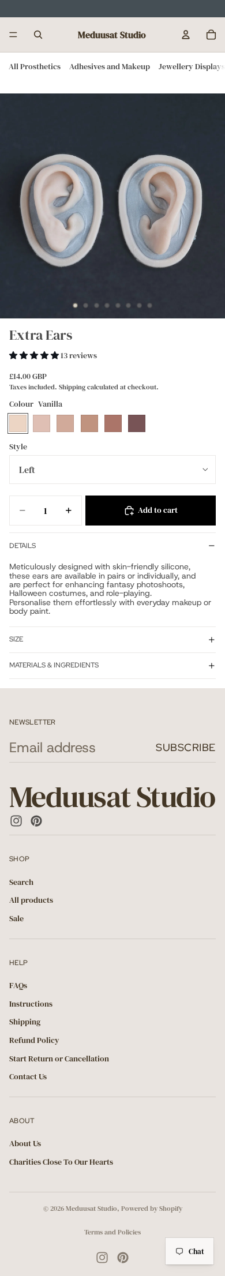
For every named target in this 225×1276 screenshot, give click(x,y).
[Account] (185, 34)
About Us (25, 1143)
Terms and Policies (112, 1232)
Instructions (30, 1003)
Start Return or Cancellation (59, 1058)
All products (31, 900)
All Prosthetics (35, 66)
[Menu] (13, 34)
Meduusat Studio (91, 1208)
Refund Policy (34, 1040)
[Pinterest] (36, 821)
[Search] (38, 34)
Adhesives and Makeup (109, 66)
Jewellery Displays (192, 66)
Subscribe (186, 747)
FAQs (18, 985)
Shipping (24, 1021)
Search (21, 882)
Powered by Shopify (151, 1208)
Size (16, 639)
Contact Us (28, 1076)
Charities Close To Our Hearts (61, 1162)
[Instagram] (16, 821)
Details (22, 545)
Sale (16, 918)
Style (18, 446)
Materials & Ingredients (54, 665)
